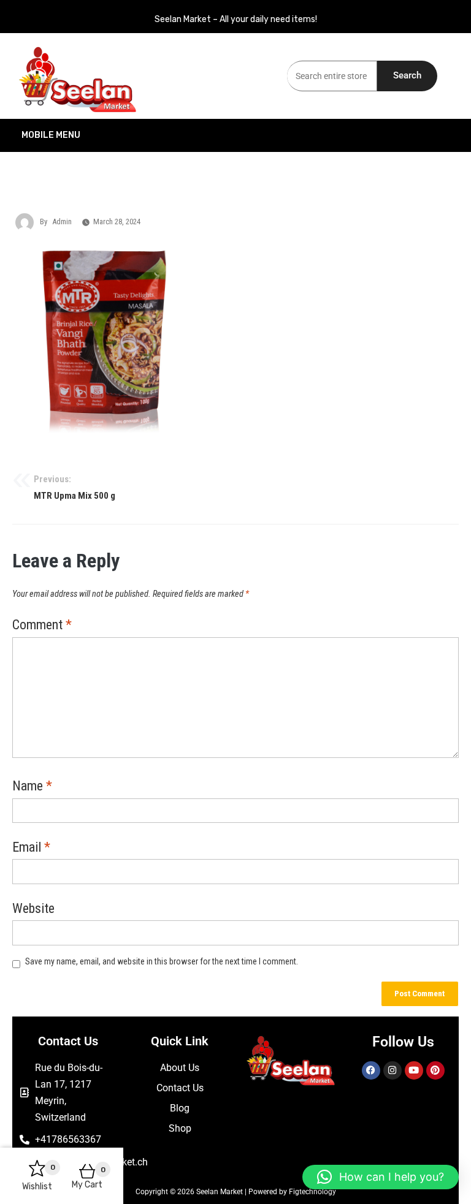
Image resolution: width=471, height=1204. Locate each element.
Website (33, 909)
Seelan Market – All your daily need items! (236, 19)
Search (407, 75)
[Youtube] (414, 1070)
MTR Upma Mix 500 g (74, 488)
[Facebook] (371, 1070)
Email (31, 848)
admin (62, 221)
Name (32, 786)
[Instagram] (392, 1070)
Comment (42, 625)
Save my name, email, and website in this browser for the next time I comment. (161, 961)
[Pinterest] (435, 1070)
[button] (380, 1177)
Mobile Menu (50, 135)
